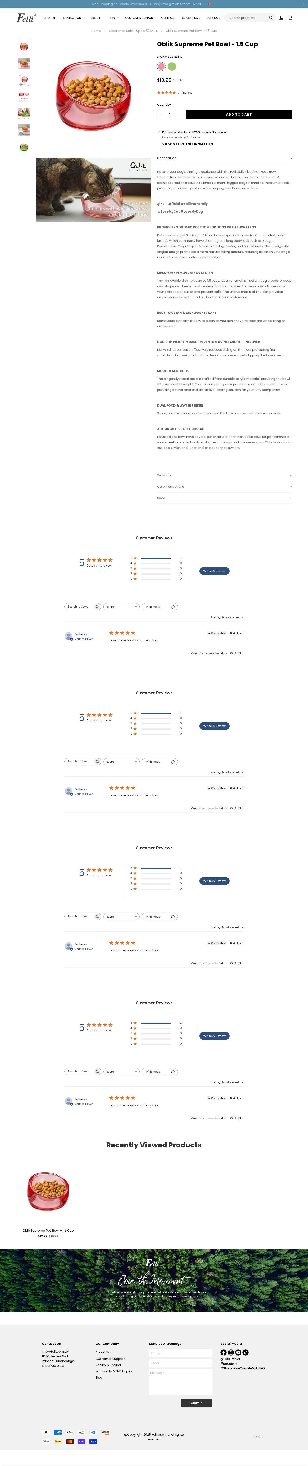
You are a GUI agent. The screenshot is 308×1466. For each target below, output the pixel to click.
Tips (113, 18)
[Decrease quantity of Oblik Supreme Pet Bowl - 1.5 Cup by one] (161, 115)
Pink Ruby (161, 66)
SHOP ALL (50, 18)
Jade (172, 66)
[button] (224, 158)
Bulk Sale (213, 18)
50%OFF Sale (191, 18)
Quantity (164, 104)
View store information (187, 144)
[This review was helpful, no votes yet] (231, 653)
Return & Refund (108, 1365)
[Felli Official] (26, 17)
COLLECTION (72, 18)
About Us (103, 1352)
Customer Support (140, 18)
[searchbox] (79, 606)
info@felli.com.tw (55, 1351)
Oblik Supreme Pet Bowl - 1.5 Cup (48, 1230)
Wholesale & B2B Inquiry (114, 1371)
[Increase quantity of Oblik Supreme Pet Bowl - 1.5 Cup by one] (178, 115)
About (95, 18)
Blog (99, 1377)
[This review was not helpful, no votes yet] (239, 653)
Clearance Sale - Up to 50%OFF (133, 30)
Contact (168, 18)
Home (96, 30)
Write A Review (214, 571)
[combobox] (121, 606)
